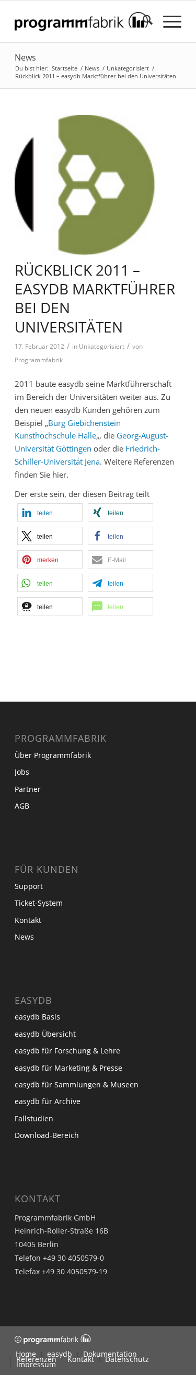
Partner (28, 789)
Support (29, 886)
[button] (50, 512)
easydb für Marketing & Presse (68, 1068)
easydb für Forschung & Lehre (67, 1051)
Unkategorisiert (101, 346)
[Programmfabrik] (81, 21)
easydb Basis (37, 1017)
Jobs (22, 772)
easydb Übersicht (45, 1034)
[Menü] (167, 21)
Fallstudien (34, 1118)
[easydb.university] (85, 185)
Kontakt (28, 920)
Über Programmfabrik (53, 755)
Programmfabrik (39, 359)
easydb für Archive (47, 1101)
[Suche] (142, 21)
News (25, 57)
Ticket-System (39, 903)
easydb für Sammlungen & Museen (77, 1084)
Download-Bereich (47, 1135)
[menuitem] (142, 21)
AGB (22, 806)
